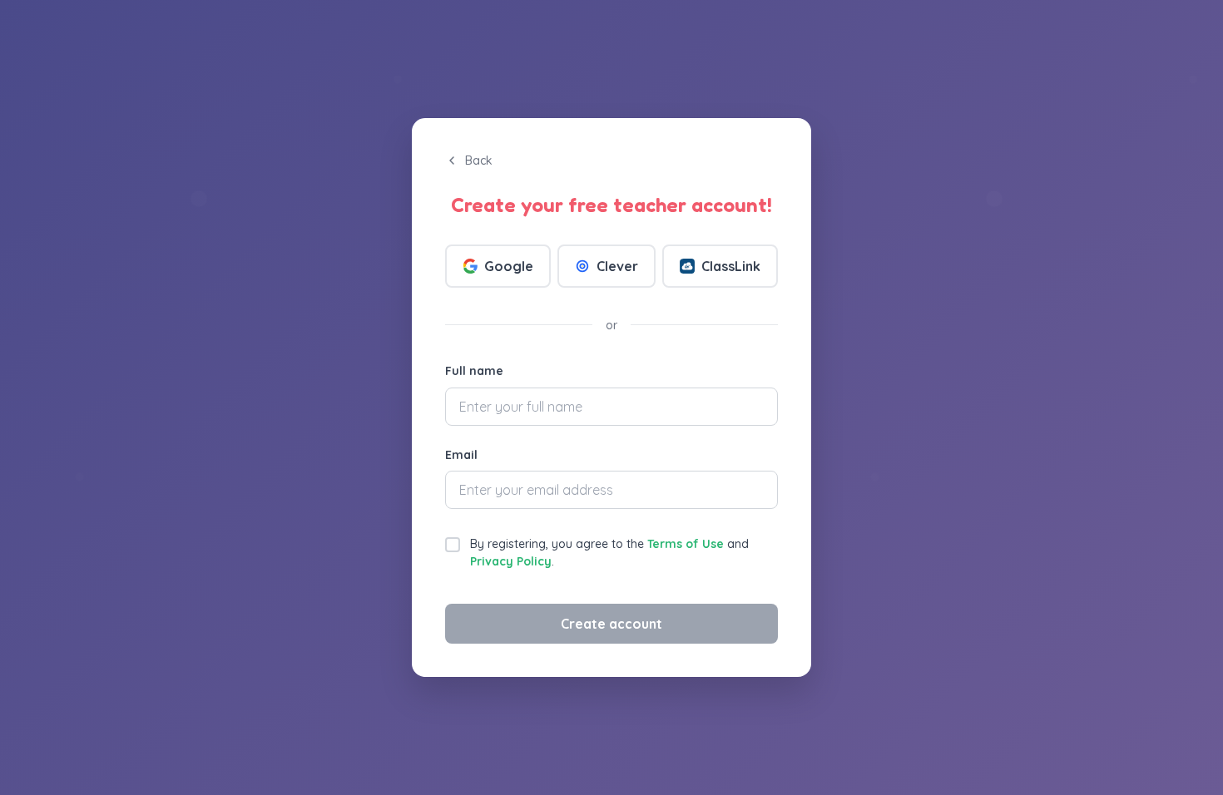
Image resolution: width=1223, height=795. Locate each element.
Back (479, 160)
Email (461, 454)
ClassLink (730, 266)
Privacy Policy (511, 561)
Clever (617, 266)
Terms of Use (685, 543)
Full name (474, 370)
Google (508, 266)
